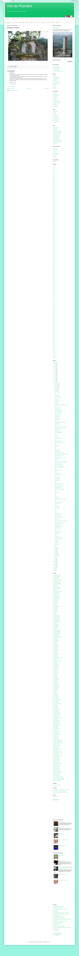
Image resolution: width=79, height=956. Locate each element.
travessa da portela (56, 756)
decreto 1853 (55, 96)
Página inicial (8, 22)
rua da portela (56, 635)
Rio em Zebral (57, 541)
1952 (54, 271)
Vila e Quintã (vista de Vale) (59, 455)
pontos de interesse (30, 22)
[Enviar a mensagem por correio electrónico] (9, 66)
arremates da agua (56, 76)
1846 (54, 202)
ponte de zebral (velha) (57, 135)
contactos (37, 22)
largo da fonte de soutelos (57, 583)
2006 (54, 333)
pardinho (55, 84)
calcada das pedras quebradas (58, 579)
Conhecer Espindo (56, 915)
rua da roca (55, 643)
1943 (54, 264)
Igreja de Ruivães (57, 445)
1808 (54, 182)
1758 (54, 174)
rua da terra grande (56, 646)
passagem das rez (56, 595)
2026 (55, 362)
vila (64, 18)
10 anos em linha (50, 22)
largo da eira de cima (57, 581)
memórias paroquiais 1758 (57, 101)
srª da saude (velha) (56, 118)
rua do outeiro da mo (57, 712)
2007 (54, 334)
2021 (54, 352)
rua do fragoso (56, 704)
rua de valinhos (56, 689)
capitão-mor (55, 92)
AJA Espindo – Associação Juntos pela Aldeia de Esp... (62, 789)
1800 (54, 179)
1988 (54, 312)
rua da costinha (56, 611)
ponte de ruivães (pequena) (58, 132)
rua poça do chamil (56, 746)
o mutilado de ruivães (57, 102)
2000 (54, 326)
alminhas (13, 67)
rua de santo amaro (56, 687)
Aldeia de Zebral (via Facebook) (58, 907)
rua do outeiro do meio (57, 714)
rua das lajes (55, 659)
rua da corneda (56, 608)
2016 (54, 346)
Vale (55, 448)
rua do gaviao (56, 706)
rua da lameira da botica (57, 621)
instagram (55, 156)
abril (55, 551)
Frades (56, 510)
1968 (54, 288)
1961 (54, 280)
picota (32, 18)
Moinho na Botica (57, 429)
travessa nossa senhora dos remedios (59, 779)
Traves (55, 468)
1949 (54, 269)
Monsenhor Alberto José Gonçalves (64, 827)
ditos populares (56, 83)
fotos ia (55, 151)
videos (53, 161)
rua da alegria (56, 601)
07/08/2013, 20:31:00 (13, 84)
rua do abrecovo (56, 690)
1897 (54, 240)
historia (55, 99)
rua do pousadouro (56, 721)
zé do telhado (56, 106)
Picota (55, 433)
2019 (54, 350)
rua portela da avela (56, 745)
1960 (54, 279)
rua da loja (55, 622)
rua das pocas (56, 661)
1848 (54, 203)
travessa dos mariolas (57, 775)
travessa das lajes (56, 761)
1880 (54, 227)
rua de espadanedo (56, 672)
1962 (54, 281)
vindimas (55, 88)
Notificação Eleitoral (57, 532)
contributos (57, 22)
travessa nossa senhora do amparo (59, 778)
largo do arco (56, 589)
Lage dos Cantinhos (56, 69)
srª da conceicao (56, 116)
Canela (56, 504)
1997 (54, 322)
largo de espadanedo (57, 587)
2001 (54, 327)
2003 (54, 329)
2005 (54, 332)
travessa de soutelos (56, 766)
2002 (54, 328)
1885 (54, 231)
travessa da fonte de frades (57, 751)
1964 (54, 283)
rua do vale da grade (57, 731)
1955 (54, 274)
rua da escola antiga (56, 615)
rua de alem (55, 663)
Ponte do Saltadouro (57, 526)
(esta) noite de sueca (57, 530)
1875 (54, 222)
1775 (54, 175)
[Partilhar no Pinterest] (16, 66)
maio (55, 550)
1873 (54, 220)
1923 (54, 252)
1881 (54, 228)
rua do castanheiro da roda (57, 699)
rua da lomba (55, 624)
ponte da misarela (56, 127)
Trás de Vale (56, 533)
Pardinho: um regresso (58, 397)
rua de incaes (55, 673)
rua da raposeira (56, 641)
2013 (54, 342)
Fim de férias (56, 390)
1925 (54, 254)
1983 (54, 305)
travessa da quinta (56, 757)
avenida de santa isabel (57, 574)
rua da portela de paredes (57, 636)
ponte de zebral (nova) (57, 134)
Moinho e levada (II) (58, 409)
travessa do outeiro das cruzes (58, 771)
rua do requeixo (56, 722)
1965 (54, 284)
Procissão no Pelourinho (58, 432)
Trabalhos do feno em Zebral (59, 464)
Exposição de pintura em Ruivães (59, 488)
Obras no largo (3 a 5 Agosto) (59, 522)
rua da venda (55, 651)
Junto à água (56, 539)
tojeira (57, 18)
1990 (54, 314)
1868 (54, 217)
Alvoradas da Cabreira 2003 (59, 538)
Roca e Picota (57, 542)
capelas (55, 112)
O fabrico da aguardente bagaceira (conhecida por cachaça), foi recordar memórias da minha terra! (65, 867)
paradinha (28, 18)
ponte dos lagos (56, 142)
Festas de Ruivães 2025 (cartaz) (63, 839)
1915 (54, 246)
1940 (54, 260)
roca (41, 18)
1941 (54, 261)
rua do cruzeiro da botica (57, 703)
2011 (54, 339)
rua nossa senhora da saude (58, 740)
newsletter (57, 935)
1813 (54, 187)
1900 (54, 241)
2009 (54, 337)
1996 (54, 321)
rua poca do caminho (57, 743)
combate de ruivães (56, 95)
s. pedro (55, 113)
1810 (54, 184)
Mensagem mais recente (10, 88)
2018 (54, 348)
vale (61, 18)
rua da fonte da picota (57, 617)
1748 (54, 173)
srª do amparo (56, 120)
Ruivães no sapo (56, 924)
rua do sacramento (56, 725)
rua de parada (56, 677)
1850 (54, 204)
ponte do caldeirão (56, 137)
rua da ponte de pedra (57, 632)
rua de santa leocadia (57, 685)
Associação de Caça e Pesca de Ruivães (59, 790)
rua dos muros (56, 735)
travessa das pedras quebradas (58, 762)
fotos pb (55, 155)
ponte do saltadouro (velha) (58, 141)
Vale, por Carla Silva (58, 413)
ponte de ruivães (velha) (57, 133)
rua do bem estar (56, 695)
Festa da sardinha (57, 497)
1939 (54, 259)
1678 (54, 168)
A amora (56, 406)
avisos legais (55, 934)
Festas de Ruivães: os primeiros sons (60, 467)
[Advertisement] (62, 810)
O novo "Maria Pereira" (58, 517)
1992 (54, 317)
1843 (54, 199)
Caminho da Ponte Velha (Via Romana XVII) (61, 520)
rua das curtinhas (56, 656)
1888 (54, 235)
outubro (56, 386)
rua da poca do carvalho (57, 630)
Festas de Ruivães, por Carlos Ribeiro (60, 422)
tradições (55, 87)
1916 (54, 247)
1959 (54, 278)
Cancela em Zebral (57, 391)
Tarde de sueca (57, 491)
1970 (54, 290)
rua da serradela (56, 644)
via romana (55, 105)
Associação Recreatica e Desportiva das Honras (61, 908)
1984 (54, 307)
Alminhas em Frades (58, 515)
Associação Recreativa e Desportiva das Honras (61, 792)
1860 (54, 212)
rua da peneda (56, 627)
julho (55, 547)
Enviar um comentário (11, 86)
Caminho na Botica (57, 536)
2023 (54, 355)
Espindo (56, 425)
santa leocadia (46, 18)
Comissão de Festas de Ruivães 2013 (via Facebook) (61, 914)
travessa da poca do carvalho (58, 755)
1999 (54, 324)
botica (13, 18)
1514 (54, 167)
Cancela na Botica (57, 423)
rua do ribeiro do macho (57, 723)
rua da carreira (56, 607)
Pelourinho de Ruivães (57, 67)
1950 (54, 270)
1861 (54, 213)
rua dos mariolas (56, 732)
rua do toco (55, 730)
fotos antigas (55, 150)
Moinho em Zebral (57, 543)
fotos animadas (56, 149)
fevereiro (56, 554)
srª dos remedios (56, 121)
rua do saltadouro (56, 726)
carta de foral (21, 22)
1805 (54, 180)
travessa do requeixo (57, 774)
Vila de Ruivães (19, 6)
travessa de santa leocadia (57, 765)
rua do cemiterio (56, 701)
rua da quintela (56, 640)
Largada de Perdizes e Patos (59, 486)
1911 (54, 245)
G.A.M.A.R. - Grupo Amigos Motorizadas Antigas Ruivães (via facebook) (62, 919)
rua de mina (55, 674)
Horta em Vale (57, 519)
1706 (54, 170)
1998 (54, 323)
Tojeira (56, 545)
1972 (54, 293)
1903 (54, 242)
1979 (54, 300)
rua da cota (55, 612)
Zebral (55, 444)
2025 (54, 357)
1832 (54, 193)
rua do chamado (56, 702)
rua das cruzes (56, 655)
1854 (54, 208)
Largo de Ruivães (57, 394)
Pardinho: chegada (57, 449)
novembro (56, 384)
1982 (54, 304)
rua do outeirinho (56, 711)
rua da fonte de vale (56, 620)
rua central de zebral (56, 598)
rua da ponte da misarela (57, 631)
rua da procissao (56, 637)
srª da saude (55, 117)
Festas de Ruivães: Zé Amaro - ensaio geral (61, 461)
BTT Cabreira (56, 910)
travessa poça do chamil (57, 780)
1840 (54, 197)
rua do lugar (55, 707)
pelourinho (55, 104)
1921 (54, 251)
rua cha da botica (56, 600)
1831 (54, 192)
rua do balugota (56, 694)
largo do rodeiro (56, 593)
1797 (54, 178)
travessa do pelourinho (57, 772)
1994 (54, 319)
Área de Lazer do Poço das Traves (59, 71)
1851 (54, 206)
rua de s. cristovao (56, 684)
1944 (54, 265)
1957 (54, 275)
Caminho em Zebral (57, 451)
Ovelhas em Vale (57, 506)
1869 (54, 218)
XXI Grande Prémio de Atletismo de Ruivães (61, 404)
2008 (54, 336)
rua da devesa (56, 613)
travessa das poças (56, 764)
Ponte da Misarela (56, 68)
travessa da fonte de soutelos (58, 752)
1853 (54, 207)
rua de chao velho (56, 666)
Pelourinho (56, 399)
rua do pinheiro (56, 718)
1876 (54, 223)
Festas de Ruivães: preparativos (59, 465)
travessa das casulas (56, 760)
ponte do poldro (56, 138)
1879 (54, 226)
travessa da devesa (56, 750)
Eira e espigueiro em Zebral (59, 438)
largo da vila (55, 586)
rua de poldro (56, 680)
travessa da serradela (57, 759)
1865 (54, 215)
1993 (54, 318)
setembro (56, 387)
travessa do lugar (56, 769)
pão (54, 85)
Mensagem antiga (46, 88)
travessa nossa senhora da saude (58, 776)
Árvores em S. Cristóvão (58, 516)
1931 (54, 257)
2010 (54, 338)
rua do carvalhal (56, 698)
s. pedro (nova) (56, 115)
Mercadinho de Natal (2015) (63, 874)
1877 (54, 225)
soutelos (52, 18)
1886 (54, 232)
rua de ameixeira (56, 665)
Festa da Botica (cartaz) (58, 441)
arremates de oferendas (57, 78)
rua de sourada (56, 688)
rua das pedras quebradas (57, 660)
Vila (55, 493)
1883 (54, 230)
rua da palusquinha (56, 625)
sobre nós (43, 22)
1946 (54, 266)
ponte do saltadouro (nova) (58, 139)
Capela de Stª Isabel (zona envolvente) (60, 499)
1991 (54, 316)
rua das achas (56, 653)
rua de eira (55, 669)
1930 (54, 256)
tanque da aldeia (56, 747)
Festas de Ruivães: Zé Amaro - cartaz (60, 462)
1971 (54, 292)
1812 (54, 185)
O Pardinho (56, 402)
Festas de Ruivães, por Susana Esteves (60, 428)
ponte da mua (56, 128)
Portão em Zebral (57, 400)
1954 (54, 273)
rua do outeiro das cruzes (57, 713)
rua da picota (55, 629)
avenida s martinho (56, 577)
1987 (54, 310)
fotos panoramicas (56, 154)
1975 (54, 295)
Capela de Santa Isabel (58, 431)
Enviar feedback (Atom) (13, 90)
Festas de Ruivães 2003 (58, 407)
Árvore (56, 439)
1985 (54, 308)
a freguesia (15, 22)
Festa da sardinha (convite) (58, 501)
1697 (54, 169)
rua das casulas (56, 654)
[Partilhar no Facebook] (14, 66)
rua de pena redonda (57, 679)
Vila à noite (56, 459)
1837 (54, 194)
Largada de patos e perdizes (59, 410)
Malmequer (56, 420)
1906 (54, 244)
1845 (54, 201)
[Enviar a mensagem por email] (11, 66)
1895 (54, 239)
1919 (54, 250)
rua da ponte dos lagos (57, 634)
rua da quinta (55, 639)
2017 (54, 347)
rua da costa (55, 610)
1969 (54, 289)
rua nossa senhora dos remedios (58, 742)
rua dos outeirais (56, 736)
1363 (54, 165)
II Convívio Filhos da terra (58, 483)
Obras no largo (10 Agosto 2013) (59, 484)
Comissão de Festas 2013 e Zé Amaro (60, 457)
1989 (54, 313)
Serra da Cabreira (56, 930)
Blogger (49, 941)
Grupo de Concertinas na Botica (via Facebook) (61, 921)
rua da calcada (56, 603)
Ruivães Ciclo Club (56, 923)
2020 (54, 351)
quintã (37, 18)
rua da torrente (56, 649)
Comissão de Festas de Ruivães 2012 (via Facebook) (61, 912)
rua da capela (55, 605)
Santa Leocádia (56, 928)
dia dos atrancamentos (57, 82)
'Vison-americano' (61, 833)
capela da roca (56, 111)
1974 (54, 294)
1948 (54, 268)
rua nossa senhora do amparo (58, 741)
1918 (54, 249)
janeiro (56, 556)
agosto (56, 389)
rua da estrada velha (56, 616)
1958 (54, 276)
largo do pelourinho (56, 592)
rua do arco (55, 692)
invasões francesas (56, 100)
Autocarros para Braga (57, 785)
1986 (54, 309)
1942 (54, 262)
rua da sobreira (56, 645)
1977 (54, 298)
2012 (54, 341)
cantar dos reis (56, 79)
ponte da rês (55, 129)
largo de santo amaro (57, 588)
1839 (54, 196)
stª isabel (55, 122)
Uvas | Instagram (61, 854)
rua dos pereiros (56, 737)
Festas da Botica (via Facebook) (58, 916)
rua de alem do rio (56, 664)
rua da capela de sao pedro (57, 606)
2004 (54, 331)
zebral (68, 18)
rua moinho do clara (56, 738)
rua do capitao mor (56, 697)
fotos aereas (55, 148)
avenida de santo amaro (57, 576)
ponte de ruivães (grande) (57, 130)
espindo (17, 18)
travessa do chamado (57, 767)
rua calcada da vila (56, 596)
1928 (54, 255)
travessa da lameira (56, 754)
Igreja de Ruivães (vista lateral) (59, 442)
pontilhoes (55, 143)
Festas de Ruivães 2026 (62, 845)
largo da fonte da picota (57, 582)
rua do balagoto (56, 693)
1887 (54, 233)
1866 (54, 216)
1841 (54, 198)
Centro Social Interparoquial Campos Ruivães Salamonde (62, 927)
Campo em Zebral (57, 396)
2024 (54, 356)
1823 (54, 189)
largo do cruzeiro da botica (57, 591)
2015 (54, 345)
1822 (54, 188)
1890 (54, 236)
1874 (54, 221)
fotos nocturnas (56, 153)
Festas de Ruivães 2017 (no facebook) (59, 917)
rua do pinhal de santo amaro (58, 717)
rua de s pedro (56, 683)
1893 (54, 237)
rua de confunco (56, 668)
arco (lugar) (8, 18)
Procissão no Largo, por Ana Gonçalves (60, 426)
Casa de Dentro (56, 911)
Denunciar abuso (56, 799)
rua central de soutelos (57, 597)
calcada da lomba (56, 578)
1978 (54, 299)
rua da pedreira (56, 626)
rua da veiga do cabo (57, 650)
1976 (54, 297)
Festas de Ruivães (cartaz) (58, 525)
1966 (54, 285)
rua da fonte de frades (57, 618)
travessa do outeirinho (57, 770)
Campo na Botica (57, 418)
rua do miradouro (56, 709)
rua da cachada (56, 602)
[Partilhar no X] (13, 66)
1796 (54, 177)
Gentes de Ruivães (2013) (62, 860)
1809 (54, 183)
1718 (54, 172)
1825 (54, 191)
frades (22, 18)
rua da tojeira (55, 648)
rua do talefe (55, 727)
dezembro (56, 383)
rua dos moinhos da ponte (57, 733)
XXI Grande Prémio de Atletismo (59, 452)
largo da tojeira (56, 584)
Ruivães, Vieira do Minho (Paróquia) (59, 926)
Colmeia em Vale (57, 473)
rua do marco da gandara (57, 708)
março (56, 553)
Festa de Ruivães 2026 (62, 821)
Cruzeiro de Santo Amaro (58, 470)
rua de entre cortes (56, 670)
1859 (54, 211)
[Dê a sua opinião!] (12, 66)
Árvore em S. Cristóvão (58, 523)
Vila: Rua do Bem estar (58, 487)
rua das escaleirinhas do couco (58, 658)
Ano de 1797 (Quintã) (58, 412)
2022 (54, 353)
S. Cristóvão (56, 403)
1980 (54, 302)
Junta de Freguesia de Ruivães (58, 922)
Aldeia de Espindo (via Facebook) (59, 906)
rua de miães (55, 675)
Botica (55, 475)
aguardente (55, 75)
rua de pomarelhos (56, 682)
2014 (54, 343)
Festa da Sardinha (57, 477)
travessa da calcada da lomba (58, 749)
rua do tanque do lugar (57, 728)
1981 (54, 303)
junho (56, 548)
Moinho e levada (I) (57, 415)
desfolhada (55, 80)
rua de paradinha (56, 678)
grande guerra (56, 97)
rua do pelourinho (56, 716)
